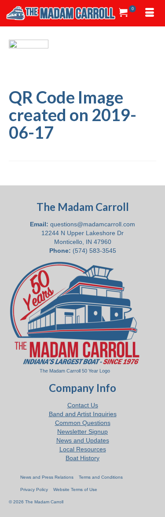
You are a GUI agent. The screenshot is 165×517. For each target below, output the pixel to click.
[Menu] (150, 13)
